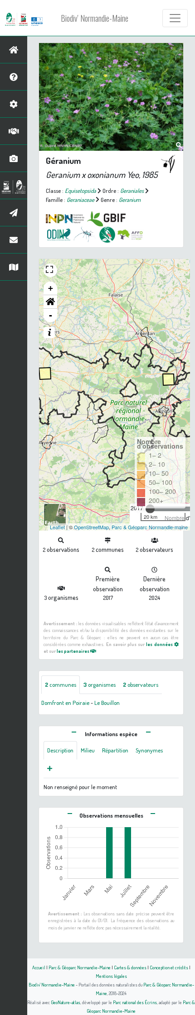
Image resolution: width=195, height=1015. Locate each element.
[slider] (150, 508)
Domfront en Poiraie (65, 702)
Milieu (88, 750)
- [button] (50, 315)
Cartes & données (130, 967)
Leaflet (57, 527)
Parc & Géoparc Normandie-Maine (80, 967)
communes (60, 684)
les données (160, 644)
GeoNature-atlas (65, 1002)
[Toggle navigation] (175, 18)
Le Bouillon (107, 702)
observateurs (140, 684)
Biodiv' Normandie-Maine (94, 18)
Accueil (38, 967)
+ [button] (50, 288)
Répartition (115, 750)
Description (60, 750)
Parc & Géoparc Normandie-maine (150, 527)
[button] (50, 302)
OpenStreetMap (91, 527)
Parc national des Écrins (135, 1002)
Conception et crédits (169, 967)
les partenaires (73, 651)
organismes (99, 684)
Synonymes (149, 750)
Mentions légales (111, 976)
